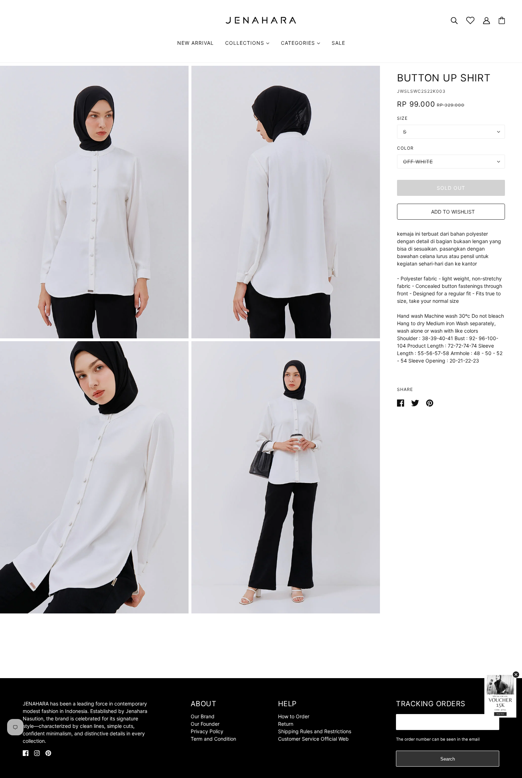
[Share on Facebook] (401, 402)
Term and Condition (213, 739)
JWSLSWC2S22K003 (421, 91)
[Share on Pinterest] (429, 402)
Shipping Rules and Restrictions (314, 731)
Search (447, 759)
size (402, 118)
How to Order (293, 716)
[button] (451, 211)
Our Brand (202, 716)
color (405, 148)
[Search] (454, 20)
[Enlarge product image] (94, 202)
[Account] (486, 20)
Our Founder (205, 724)
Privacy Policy (207, 731)
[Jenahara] (261, 20)
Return (285, 724)
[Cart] (502, 20)
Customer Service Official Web (313, 739)
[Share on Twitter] (415, 402)
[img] (25, 752)
